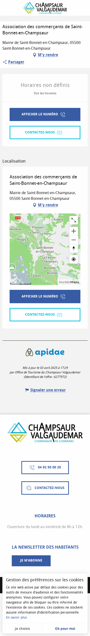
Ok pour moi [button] (65, 629)
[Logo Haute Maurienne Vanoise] (45, 432)
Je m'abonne (31, 560)
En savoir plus (16, 617)
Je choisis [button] (22, 629)
